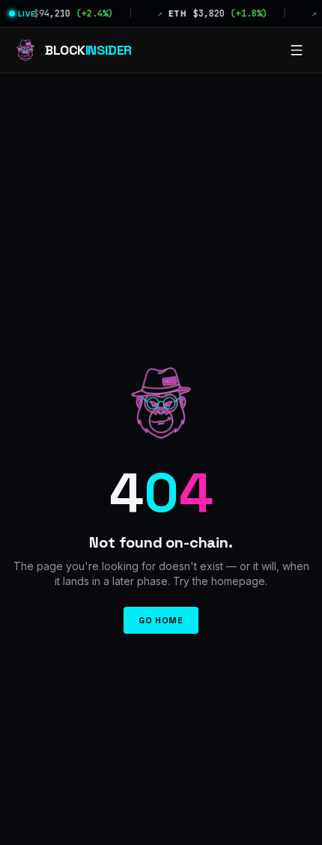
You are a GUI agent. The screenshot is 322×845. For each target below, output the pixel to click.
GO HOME (161, 620)
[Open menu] (296, 50)
